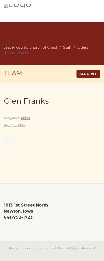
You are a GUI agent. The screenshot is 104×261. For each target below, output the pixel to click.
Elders (25, 118)
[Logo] (35, 6)
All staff (88, 74)
